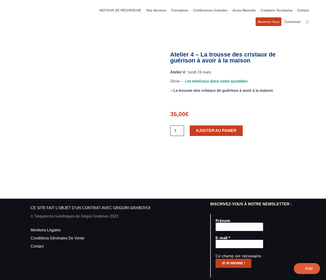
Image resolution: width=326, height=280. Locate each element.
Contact (303, 10)
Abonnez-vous (268, 22)
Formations (179, 10)
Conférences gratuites (210, 10)
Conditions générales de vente (57, 238)
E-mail (223, 238)
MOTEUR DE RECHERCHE (120, 10)
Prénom (223, 221)
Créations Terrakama (276, 10)
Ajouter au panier (216, 131)
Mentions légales (46, 230)
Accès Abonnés (244, 10)
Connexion (292, 22)
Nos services (156, 10)
